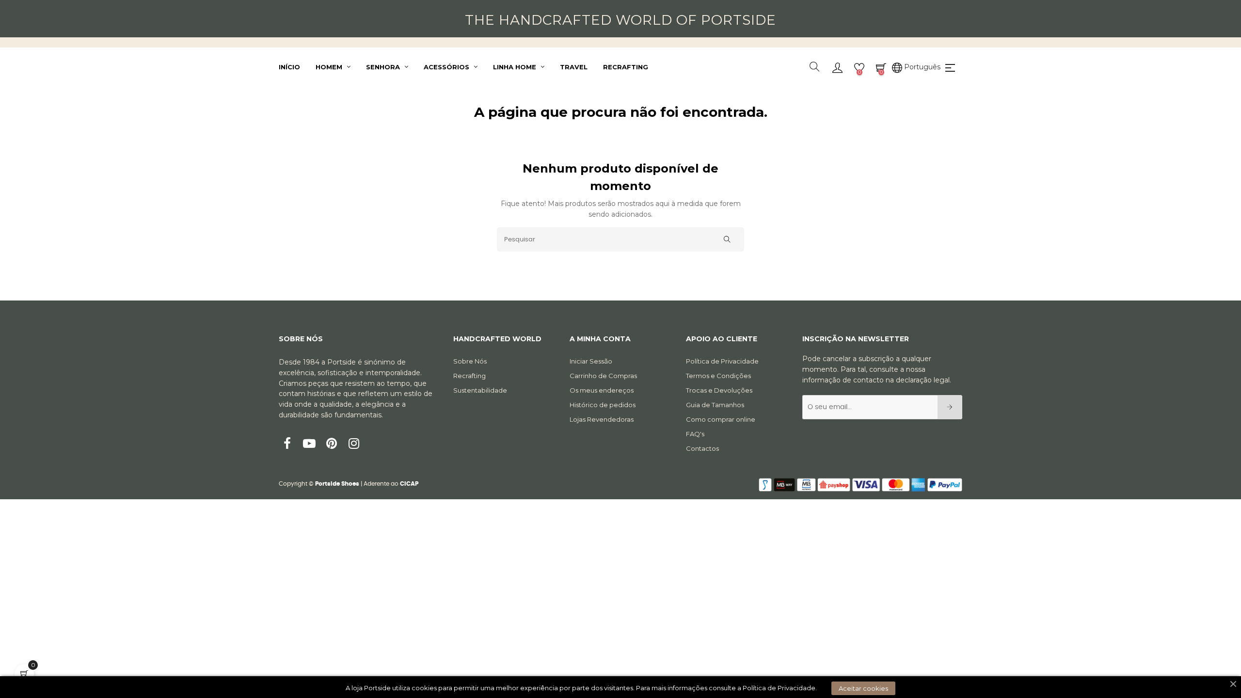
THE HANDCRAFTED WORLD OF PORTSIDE (620, 20)
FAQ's (695, 434)
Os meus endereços (602, 390)
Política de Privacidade (722, 361)
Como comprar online (720, 419)
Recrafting (469, 376)
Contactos (702, 448)
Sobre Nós (470, 361)
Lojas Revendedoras (602, 419)
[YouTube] (309, 444)
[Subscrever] (950, 407)
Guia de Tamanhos (715, 405)
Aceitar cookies (863, 688)
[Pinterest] (331, 444)
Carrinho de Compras (603, 376)
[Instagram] (354, 444)
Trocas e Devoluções (719, 390)
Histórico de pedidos (603, 405)
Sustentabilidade (480, 390)
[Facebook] (287, 444)
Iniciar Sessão (591, 361)
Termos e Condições (718, 376)
